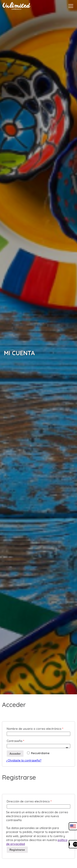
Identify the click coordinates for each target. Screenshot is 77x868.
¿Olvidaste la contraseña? (23, 760)
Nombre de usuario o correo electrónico (35, 729)
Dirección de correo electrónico (29, 801)
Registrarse (17, 849)
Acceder (15, 753)
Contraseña (15, 741)
